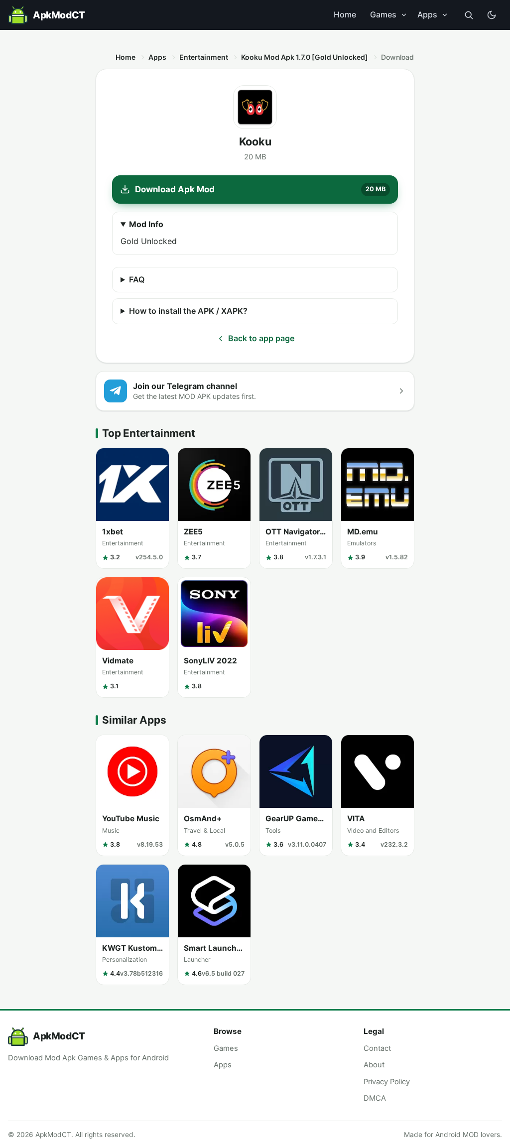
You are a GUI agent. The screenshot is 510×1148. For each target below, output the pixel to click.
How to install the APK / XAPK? (188, 311)
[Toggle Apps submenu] (444, 14)
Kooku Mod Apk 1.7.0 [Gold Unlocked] (304, 57)
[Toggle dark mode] (491, 14)
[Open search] (468, 14)
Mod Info (146, 224)
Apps (427, 14)
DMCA (375, 1098)
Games (383, 14)
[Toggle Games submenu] (403, 14)
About (374, 1064)
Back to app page (261, 338)
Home (345, 14)
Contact (377, 1048)
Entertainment (203, 57)
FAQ (136, 279)
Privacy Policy (387, 1081)
